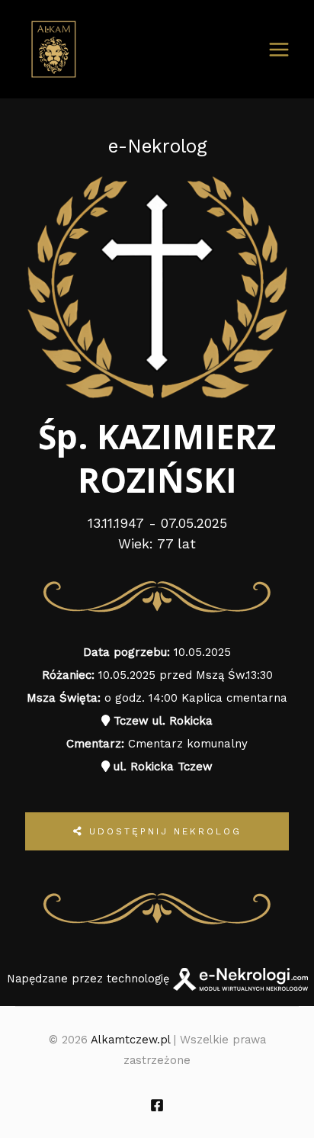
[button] (28, 1109)
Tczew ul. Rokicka (161, 721)
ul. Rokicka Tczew (161, 766)
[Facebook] (157, 1105)
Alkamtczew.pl (130, 1039)
